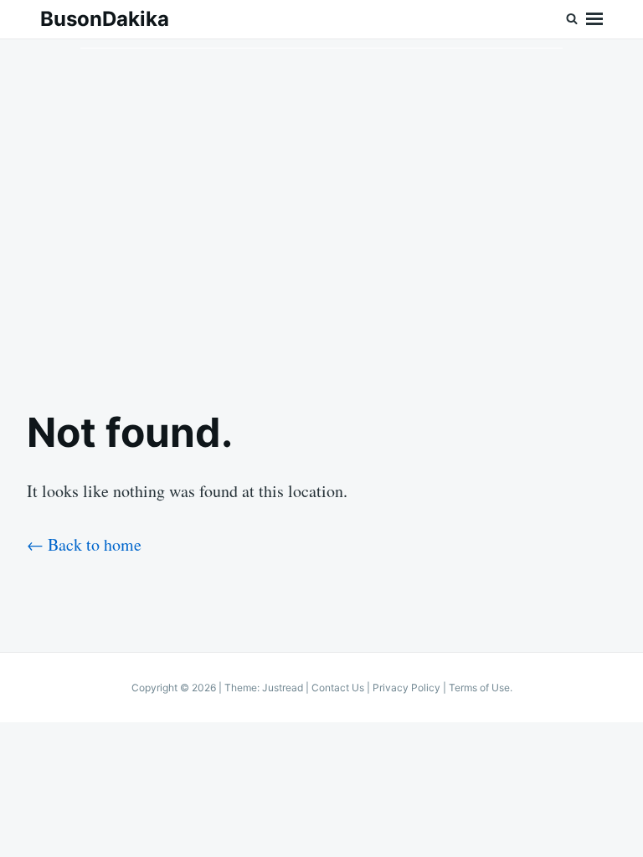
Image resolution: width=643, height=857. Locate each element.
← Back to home (84, 544)
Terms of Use (479, 687)
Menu (594, 19)
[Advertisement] (321, 210)
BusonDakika (104, 19)
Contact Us (337, 687)
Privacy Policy (406, 687)
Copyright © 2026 (175, 687)
